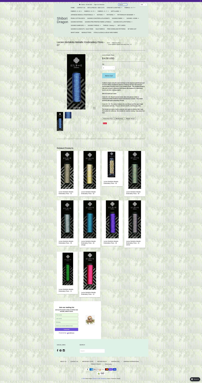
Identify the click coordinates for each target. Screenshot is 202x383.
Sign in (96, 4)
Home (108, 42)
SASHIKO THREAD (93, 25)
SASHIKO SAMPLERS (77, 25)
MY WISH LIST (132, 29)
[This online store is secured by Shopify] (101, 373)
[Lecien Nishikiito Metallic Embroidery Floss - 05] (67, 219)
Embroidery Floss (116, 42)
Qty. (103, 64)
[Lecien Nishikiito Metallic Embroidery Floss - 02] (89, 170)
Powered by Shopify (115, 378)
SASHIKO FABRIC (117, 18)
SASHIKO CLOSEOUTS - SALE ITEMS (82, 29)
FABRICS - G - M (75, 11)
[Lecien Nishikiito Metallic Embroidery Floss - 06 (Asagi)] (89, 219)
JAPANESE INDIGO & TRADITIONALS (82, 14)
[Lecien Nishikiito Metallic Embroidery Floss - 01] (67, 170)
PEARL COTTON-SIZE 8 (78, 18)
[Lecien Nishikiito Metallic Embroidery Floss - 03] (112, 164)
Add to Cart (109, 76)
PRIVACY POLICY (96, 364)
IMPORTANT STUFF (87, 361)
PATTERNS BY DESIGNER (125, 14)
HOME (73, 7)
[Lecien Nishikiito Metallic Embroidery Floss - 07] (60, 121)
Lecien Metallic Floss (108, 55)
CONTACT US (81, 7)
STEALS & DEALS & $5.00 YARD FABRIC (106, 32)
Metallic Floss (119, 118)
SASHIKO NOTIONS (77, 22)
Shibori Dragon (62, 20)
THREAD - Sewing (108, 25)
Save (106, 123)
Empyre (108, 378)
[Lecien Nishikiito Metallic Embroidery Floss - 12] (89, 270)
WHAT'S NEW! (75, 32)
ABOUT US (63, 361)
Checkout (101, 4)
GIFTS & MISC (115, 11)
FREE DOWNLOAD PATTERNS (116, 29)
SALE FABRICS (100, 29)
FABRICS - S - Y (102, 11)
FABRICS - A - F (129, 7)
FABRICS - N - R (89, 11)
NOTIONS (100, 14)
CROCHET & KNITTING (114, 7)
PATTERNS (110, 14)
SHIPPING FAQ (115, 361)
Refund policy (108, 364)
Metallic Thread (130, 118)
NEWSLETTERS (86, 32)
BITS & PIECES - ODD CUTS (96, 7)
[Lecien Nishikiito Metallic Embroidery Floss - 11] (67, 269)
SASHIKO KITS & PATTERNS (122, 22)
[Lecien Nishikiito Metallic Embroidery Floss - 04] (134, 170)
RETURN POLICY (102, 361)
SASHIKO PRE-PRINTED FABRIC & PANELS (98, 22)
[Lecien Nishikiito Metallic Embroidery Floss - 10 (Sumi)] (134, 219)
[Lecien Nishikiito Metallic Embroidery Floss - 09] (112, 219)
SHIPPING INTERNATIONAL (131, 361)
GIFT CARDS (121, 25)
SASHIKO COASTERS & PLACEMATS (98, 18)
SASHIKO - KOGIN (132, 18)
